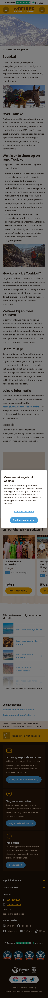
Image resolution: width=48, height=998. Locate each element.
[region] (24, 499)
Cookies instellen (24, 511)
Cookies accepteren (24, 520)
